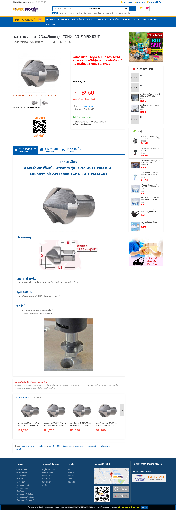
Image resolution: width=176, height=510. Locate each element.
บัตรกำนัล (71, 473)
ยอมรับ (144, 507)
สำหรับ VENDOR (155, 2)
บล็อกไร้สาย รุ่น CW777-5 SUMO (150, 149)
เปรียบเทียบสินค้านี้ (100, 122)
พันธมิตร (71, 476)
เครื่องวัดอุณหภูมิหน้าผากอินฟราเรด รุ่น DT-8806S (149, 174)
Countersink (67, 446)
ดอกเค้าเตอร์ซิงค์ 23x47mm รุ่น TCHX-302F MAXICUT (29, 424)
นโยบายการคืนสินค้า (24, 485)
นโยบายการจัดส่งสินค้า (25, 494)
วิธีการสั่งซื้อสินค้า (23, 488)
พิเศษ (70, 479)
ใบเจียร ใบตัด (86, 13)
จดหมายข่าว (47, 479)
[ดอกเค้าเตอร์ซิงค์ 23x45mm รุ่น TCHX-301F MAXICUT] (34, 102)
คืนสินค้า (45, 485)
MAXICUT (88, 106)
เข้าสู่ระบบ (140, 2)
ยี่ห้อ (69, 469)
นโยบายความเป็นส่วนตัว (25, 497)
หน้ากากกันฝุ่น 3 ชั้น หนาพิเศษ (149, 223)
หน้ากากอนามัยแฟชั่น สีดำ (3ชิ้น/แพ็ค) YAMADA (150, 211)
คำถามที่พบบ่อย (22, 476)
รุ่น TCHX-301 (54, 446)
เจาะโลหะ (79, 446)
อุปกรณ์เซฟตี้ (108, 13)
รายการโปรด (47, 476)
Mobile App (21, 473)
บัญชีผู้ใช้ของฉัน (48, 469)
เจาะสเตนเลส (90, 446)
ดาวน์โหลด (20, 482)
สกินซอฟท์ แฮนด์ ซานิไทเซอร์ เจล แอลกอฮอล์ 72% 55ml (150, 187)
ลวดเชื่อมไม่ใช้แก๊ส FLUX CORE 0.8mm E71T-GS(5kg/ (151, 137)
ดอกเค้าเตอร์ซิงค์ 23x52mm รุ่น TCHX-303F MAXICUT (55, 424)
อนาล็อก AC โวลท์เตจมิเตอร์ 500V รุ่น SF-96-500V (150, 95)
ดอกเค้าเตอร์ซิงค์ (28, 446)
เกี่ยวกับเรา (20, 491)
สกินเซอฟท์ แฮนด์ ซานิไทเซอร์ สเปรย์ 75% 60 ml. (150, 199)
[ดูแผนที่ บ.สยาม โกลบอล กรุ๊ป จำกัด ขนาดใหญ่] (111, 476)
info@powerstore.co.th (24, 2)
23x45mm (42, 446)
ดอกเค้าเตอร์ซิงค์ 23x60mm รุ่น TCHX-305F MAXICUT (106, 424)
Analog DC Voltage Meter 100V (149, 106)
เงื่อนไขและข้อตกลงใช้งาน (26, 500)
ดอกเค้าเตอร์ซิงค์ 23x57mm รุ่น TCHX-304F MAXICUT (80, 424)
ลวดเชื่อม (97, 13)
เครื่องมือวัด (74, 13)
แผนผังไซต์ (46, 482)
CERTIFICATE (21, 469)
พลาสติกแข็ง (21, 449)
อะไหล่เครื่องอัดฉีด (123, 13)
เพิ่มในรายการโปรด (81, 122)
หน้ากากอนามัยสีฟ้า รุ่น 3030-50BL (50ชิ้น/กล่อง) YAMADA (151, 162)
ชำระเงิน (19, 479)
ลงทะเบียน (127, 2)
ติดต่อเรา (71, 482)
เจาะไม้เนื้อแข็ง (104, 446)
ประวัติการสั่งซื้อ (48, 473)
